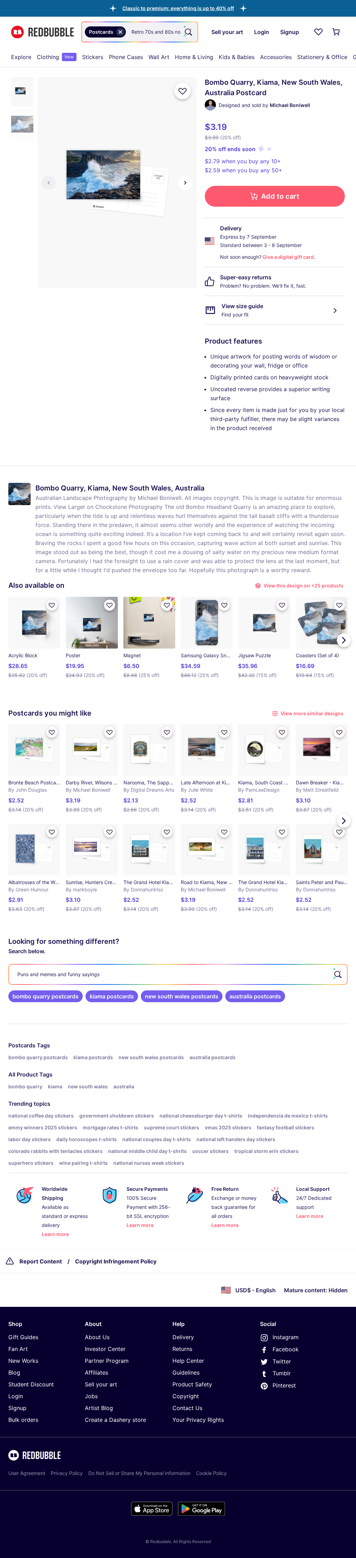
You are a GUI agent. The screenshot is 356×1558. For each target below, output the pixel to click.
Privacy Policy (67, 1473)
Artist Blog (99, 1407)
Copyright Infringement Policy (115, 1261)
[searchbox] (178, 974)
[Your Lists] (318, 32)
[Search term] (188, 32)
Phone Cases (126, 56)
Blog (14, 1372)
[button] (178, 8)
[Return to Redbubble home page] (42, 32)
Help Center (188, 1360)
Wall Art (158, 56)
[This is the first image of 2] (49, 183)
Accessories (276, 56)
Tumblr (282, 1373)
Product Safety (192, 1384)
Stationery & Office (322, 56)
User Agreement (26, 1473)
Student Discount (31, 1384)
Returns (182, 1348)
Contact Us (187, 1407)
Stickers (92, 56)
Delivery (183, 1337)
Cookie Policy (211, 1473)
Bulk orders (23, 1419)
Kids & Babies (236, 56)
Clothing (55, 56)
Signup (17, 1407)
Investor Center (105, 1348)
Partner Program (107, 1360)
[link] (45, 996)
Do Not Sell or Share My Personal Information (139, 1473)
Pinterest (284, 1385)
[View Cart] (336, 32)
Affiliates (96, 1372)
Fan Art (18, 1348)
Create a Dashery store (115, 1419)
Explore (21, 56)
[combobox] (139, 32)
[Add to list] (182, 91)
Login (15, 1396)
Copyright (185, 1396)
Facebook (286, 1349)
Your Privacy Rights (198, 1419)
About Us (97, 1337)
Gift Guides (23, 1337)
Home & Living (194, 56)
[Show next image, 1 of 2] (185, 183)
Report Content (40, 1261)
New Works (23, 1360)
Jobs (91, 1396)
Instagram (286, 1337)
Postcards (21, 1045)
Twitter (282, 1361)
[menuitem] (21, 57)
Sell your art (101, 1384)
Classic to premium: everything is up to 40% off (178, 8)
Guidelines (186, 1372)
